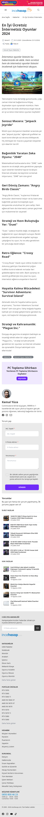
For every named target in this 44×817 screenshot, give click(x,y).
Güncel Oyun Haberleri (11, 50)
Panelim (5, 737)
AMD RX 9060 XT (8, 700)
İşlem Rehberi (7, 780)
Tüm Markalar (7, 776)
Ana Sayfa (6, 17)
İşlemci (5, 660)
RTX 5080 (5, 716)
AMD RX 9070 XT (8, 703)
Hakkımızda (6, 760)
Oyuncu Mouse (8, 673)
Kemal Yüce (10, 402)
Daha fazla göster (9, 680)
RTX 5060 (5, 693)
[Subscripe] (37, 628)
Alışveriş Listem (8, 746)
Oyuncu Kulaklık (8, 670)
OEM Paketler (7, 647)
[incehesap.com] (21, 635)
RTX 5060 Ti (6, 697)
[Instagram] (7, 415)
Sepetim (5, 743)
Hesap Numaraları (9, 770)
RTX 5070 (5, 710)
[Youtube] (11, 814)
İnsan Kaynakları (8, 763)
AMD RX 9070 (7, 706)
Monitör (5, 653)
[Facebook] (3, 415)
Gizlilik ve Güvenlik (9, 767)
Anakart (5, 657)
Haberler (16, 17)
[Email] (10, 415)
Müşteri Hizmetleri (9, 733)
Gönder (22, 487)
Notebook (5, 650)
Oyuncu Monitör (8, 676)
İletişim (5, 757)
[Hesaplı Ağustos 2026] (22, 3)
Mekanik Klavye (8, 666)
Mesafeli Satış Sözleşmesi (12, 786)
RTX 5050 (5, 690)
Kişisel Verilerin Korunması (12, 773)
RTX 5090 (5, 719)
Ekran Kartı (6, 663)
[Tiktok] (16, 814)
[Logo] (22, 10)
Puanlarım (6, 740)
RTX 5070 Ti (6, 713)
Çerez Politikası (8, 783)
